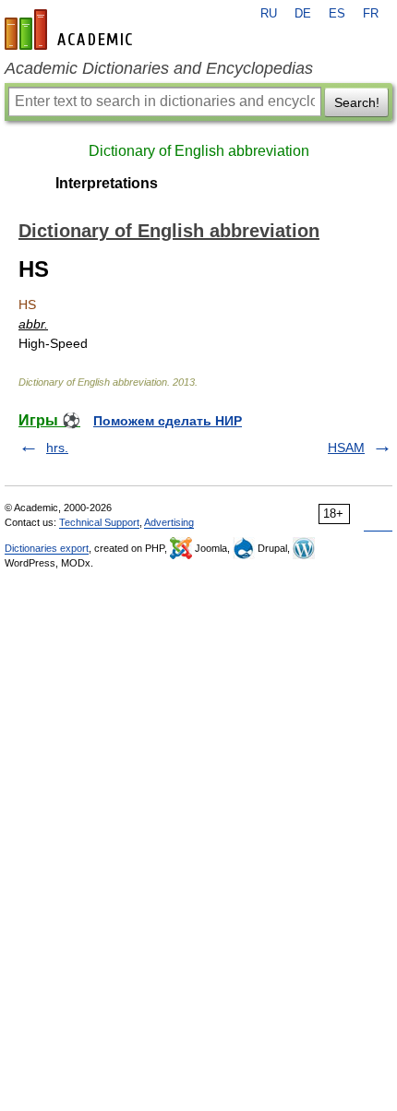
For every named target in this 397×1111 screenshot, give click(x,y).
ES (337, 13)
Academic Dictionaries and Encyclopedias (159, 68)
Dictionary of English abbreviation (199, 151)
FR (371, 13)
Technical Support (99, 522)
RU (268, 13)
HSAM (346, 447)
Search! (356, 102)
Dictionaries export (47, 548)
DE (303, 13)
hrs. (57, 447)
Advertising (169, 522)
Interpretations (106, 183)
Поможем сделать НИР (167, 420)
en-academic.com (71, 29)
